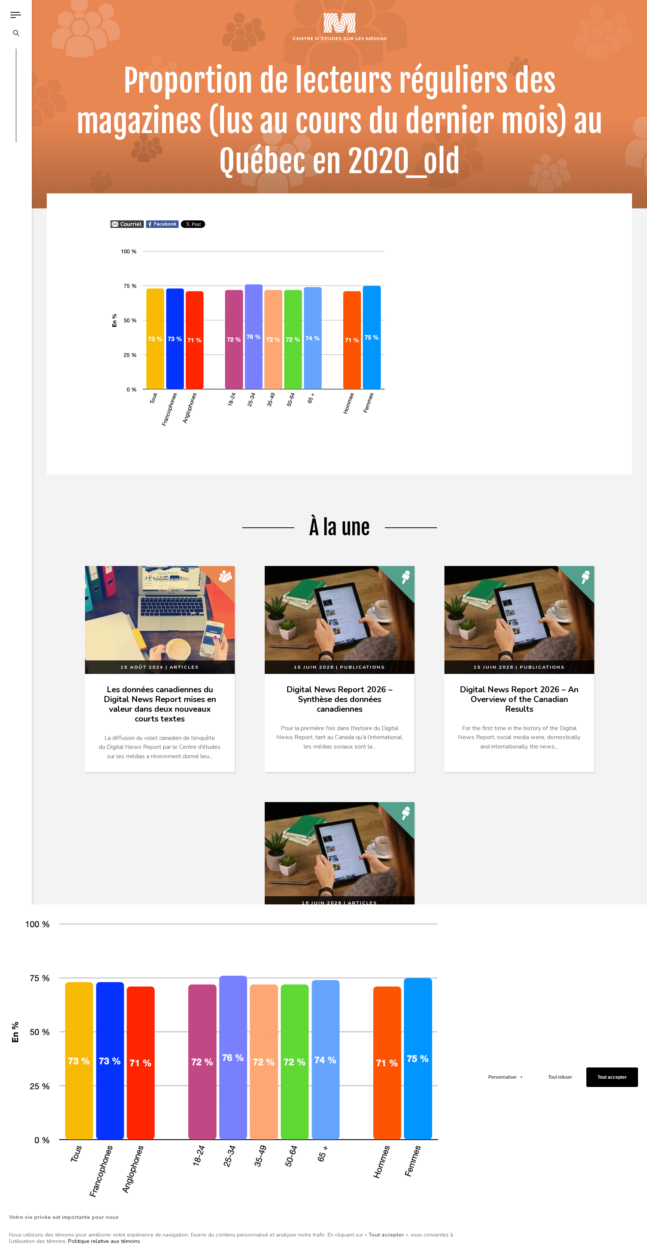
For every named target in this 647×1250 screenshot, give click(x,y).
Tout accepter (612, 1077)
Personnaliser (505, 1077)
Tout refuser (560, 1077)
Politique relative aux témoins (104, 1241)
